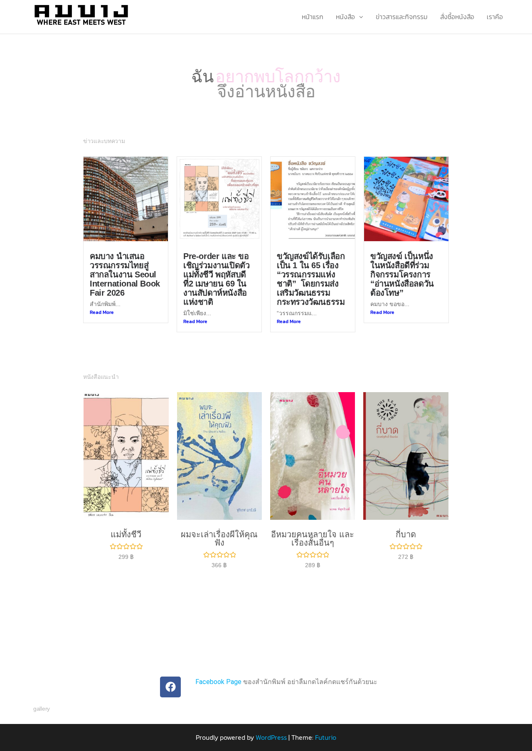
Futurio (325, 737)
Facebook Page (218, 682)
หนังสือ (345, 17)
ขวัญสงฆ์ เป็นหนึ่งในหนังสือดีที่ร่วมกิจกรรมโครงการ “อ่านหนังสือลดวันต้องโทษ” (402, 274)
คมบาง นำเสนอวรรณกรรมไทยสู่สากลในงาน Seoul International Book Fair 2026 (125, 274)
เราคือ (495, 17)
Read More (102, 312)
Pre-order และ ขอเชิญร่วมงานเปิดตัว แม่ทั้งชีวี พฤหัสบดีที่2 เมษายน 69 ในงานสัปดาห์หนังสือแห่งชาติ (216, 279)
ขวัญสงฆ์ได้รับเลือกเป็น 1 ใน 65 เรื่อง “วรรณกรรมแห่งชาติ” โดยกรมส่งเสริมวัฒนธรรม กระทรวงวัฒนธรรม (311, 279)
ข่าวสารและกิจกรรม (402, 17)
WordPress (271, 737)
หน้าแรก (312, 17)
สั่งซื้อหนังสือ (457, 17)
